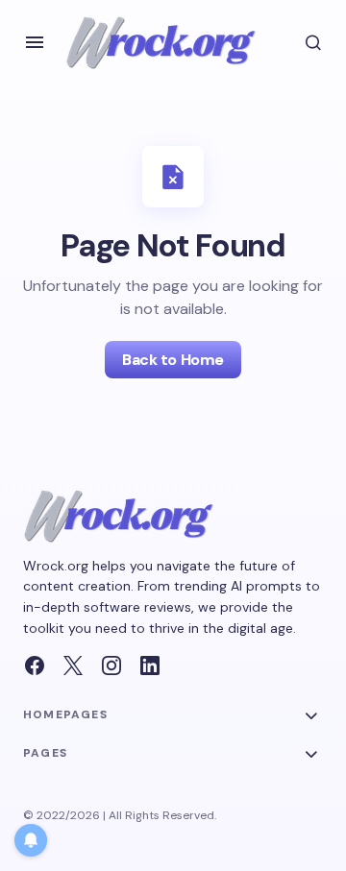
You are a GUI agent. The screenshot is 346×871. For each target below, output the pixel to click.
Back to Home (172, 360)
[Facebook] (34, 665)
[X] (73, 665)
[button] (34, 42)
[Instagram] (111, 665)
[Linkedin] (150, 665)
